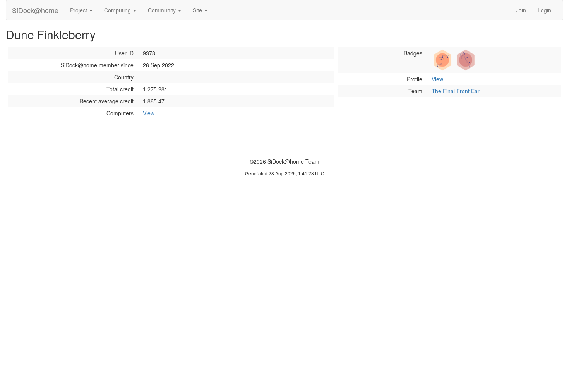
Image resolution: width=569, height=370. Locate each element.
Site (198, 10)
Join (521, 10)
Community (162, 10)
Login (544, 10)
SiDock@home (35, 10)
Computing (118, 10)
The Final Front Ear (456, 91)
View (148, 113)
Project (79, 10)
